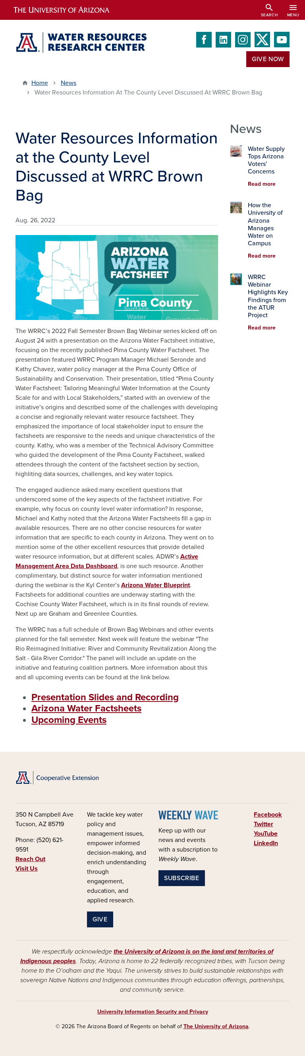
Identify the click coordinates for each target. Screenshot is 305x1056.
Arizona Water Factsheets (86, 708)
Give (100, 919)
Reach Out (30, 859)
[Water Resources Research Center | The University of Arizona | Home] (81, 42)
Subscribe (181, 878)
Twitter (263, 824)
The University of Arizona (216, 1026)
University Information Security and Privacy (152, 1011)
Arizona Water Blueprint (155, 585)
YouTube (266, 834)
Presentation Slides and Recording (105, 697)
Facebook (268, 815)
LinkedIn (266, 843)
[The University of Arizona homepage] (68, 10)
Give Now (268, 59)
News (68, 83)
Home (39, 83)
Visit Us (26, 869)
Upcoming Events (68, 720)
